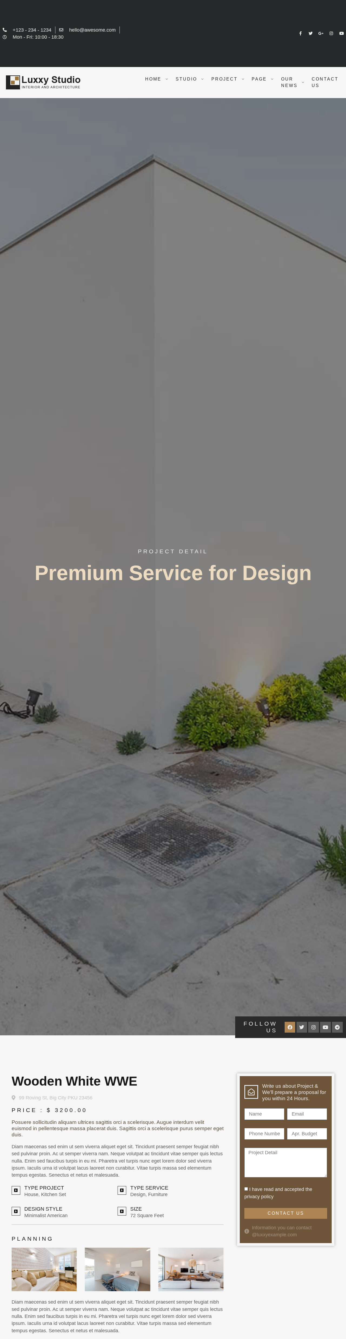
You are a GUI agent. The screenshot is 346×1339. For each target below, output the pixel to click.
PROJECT (224, 79)
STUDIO (186, 79)
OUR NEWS (289, 82)
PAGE (259, 79)
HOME (153, 79)
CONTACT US (325, 82)
